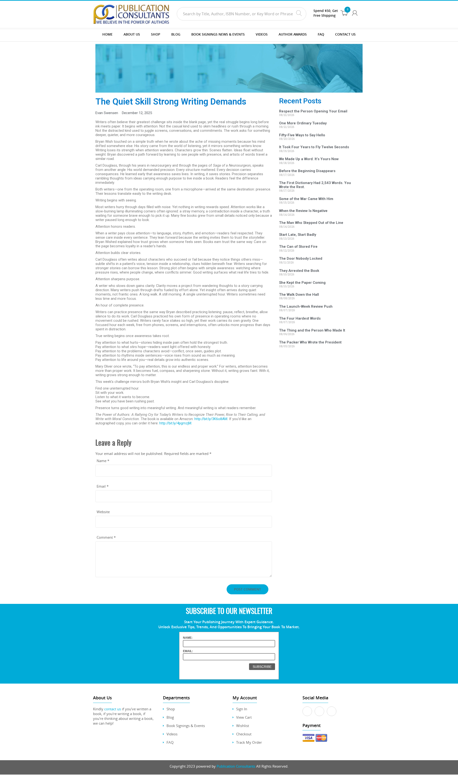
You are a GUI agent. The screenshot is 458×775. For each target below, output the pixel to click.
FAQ (321, 34)
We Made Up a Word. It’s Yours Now (309, 159)
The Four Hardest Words (300, 318)
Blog (175, 34)
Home (107, 34)
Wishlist (242, 725)
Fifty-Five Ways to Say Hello (302, 135)
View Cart (244, 717)
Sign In (241, 708)
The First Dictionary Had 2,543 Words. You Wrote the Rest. (315, 185)
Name (103, 460)
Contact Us (345, 34)
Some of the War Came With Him (306, 199)
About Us (132, 34)
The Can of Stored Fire (298, 246)
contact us (112, 708)
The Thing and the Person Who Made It (312, 330)
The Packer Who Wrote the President (310, 342)
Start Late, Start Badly (297, 234)
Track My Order (249, 742)
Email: (188, 651)
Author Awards (293, 34)
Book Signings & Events (186, 725)
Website (103, 511)
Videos (172, 734)
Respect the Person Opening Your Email (313, 111)
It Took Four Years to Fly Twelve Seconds (314, 147)
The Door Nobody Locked (300, 258)
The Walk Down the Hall (299, 294)
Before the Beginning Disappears (307, 171)
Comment (106, 537)
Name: (188, 637)
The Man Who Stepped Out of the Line (311, 223)
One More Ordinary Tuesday (303, 123)
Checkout (243, 734)
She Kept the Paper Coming (302, 282)
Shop (155, 34)
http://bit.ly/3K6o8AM (210, 419)
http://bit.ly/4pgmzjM (175, 423)
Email (103, 486)
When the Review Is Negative (303, 211)
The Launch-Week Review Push (306, 306)
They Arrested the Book (299, 271)
